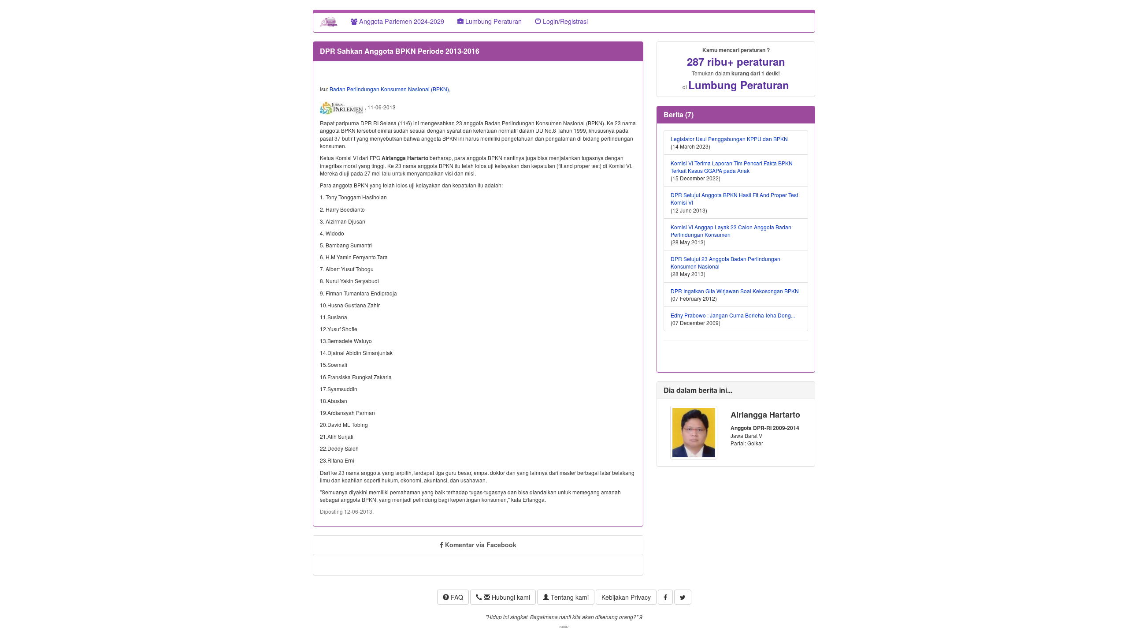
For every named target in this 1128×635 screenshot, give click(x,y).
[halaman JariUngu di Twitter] (682, 597)
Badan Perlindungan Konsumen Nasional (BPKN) (389, 89)
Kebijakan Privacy (626, 597)
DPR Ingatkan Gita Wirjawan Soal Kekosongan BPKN (735, 291)
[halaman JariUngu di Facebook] (665, 597)
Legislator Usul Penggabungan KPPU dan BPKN (729, 138)
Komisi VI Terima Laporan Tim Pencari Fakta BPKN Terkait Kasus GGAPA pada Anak (732, 166)
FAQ (456, 597)
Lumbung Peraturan (493, 21)
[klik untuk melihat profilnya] (693, 431)
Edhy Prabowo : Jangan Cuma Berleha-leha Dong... (733, 315)
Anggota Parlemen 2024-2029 (400, 21)
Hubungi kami (510, 597)
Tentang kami (569, 597)
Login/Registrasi (564, 21)
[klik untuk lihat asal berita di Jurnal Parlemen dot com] (342, 108)
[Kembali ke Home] (328, 21)
